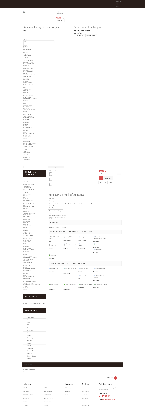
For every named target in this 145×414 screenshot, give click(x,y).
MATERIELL (25, 124)
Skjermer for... (96, 241)
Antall (100, 174)
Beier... (50, 241)
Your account (26, 38)
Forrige (50, 172)
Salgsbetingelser (69, 387)
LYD (24, 67)
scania (29, 303)
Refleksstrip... (96, 247)
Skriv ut (50, 218)
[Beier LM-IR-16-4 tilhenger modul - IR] (56, 238)
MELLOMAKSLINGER (27, 106)
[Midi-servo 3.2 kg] (85, 275)
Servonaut (30, 351)
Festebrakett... (82, 249)
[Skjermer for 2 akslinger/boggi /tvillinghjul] (100, 238)
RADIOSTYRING (26, 141)
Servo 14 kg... (96, 287)
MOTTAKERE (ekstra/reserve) (29, 143)
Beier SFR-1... (52, 249)
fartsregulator (40, 303)
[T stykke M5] (56, 255)
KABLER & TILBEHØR (27, 144)
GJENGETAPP (26, 140)
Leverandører (31, 310)
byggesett (34, 303)
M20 (44, 303)
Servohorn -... (96, 272)
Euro (117, 4)
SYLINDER (25, 81)
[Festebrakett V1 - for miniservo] (85, 245)
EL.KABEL (25, 125)
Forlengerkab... (67, 240)
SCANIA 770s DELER (27, 121)
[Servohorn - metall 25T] (100, 268)
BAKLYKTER (25, 73)
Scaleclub (30, 348)
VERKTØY (25, 138)
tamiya (26, 303)
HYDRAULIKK (26, 78)
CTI (28, 325)
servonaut (25, 305)
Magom (29, 335)
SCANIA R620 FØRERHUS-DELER (30, 98)
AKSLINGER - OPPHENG (28, 105)
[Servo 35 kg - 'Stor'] (85, 268)
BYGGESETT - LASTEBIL (28, 95)
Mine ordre (84, 387)
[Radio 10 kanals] (100, 249)
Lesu (28, 333)
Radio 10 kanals (97, 253)
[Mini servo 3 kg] (53, 170)
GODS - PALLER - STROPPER (29, 110)
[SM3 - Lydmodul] (85, 237)
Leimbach (30, 330)
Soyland (29, 353)
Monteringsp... (67, 273)
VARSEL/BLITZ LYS (27, 76)
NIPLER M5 (25, 92)
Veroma (29, 358)
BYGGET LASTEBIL (27, 114)
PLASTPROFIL (26, 132)
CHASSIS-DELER (26, 100)
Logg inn (25, 39)
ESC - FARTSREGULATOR (28, 63)
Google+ (60, 210)
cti (24, 303)
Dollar (117, 3)
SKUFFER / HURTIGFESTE (28, 59)
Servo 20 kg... (52, 272)
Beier (28, 322)
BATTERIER (25, 52)
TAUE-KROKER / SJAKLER (28, 60)
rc (31, 303)
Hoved (24, 48)
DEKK (24, 102)
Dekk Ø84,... (66, 249)
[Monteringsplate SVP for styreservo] (71, 269)
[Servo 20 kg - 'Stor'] (56, 268)
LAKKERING (25, 129)
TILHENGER (25, 149)
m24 (29, 305)
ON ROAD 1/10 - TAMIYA (28, 156)
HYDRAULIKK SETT (27, 82)
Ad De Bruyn (30, 317)
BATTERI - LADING (27, 49)
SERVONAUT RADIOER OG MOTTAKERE (31, 148)
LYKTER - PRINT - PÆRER (28, 70)
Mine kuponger (85, 405)
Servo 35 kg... (81, 272)
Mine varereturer (85, 391)
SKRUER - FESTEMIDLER (28, 133)
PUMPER (25, 87)
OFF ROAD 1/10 (26, 157)
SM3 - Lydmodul (82, 240)
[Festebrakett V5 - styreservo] (85, 284)
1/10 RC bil (25, 154)
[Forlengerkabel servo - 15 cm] (71, 237)
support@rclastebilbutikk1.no (108, 399)
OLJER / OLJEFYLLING (28, 84)
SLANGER (25, 86)
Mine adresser (85, 398)
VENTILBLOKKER (27, 89)
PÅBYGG (25, 111)
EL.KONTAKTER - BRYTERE (29, 127)
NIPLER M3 (25, 90)
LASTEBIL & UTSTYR (27, 94)
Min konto (85, 384)
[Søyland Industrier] (38, 17)
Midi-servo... (81, 279)
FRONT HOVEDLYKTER (28, 71)
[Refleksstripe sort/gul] (100, 244)
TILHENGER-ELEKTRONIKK (29, 75)
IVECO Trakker (26, 119)
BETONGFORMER (27, 135)
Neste (50, 189)
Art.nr (50, 198)
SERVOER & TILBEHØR (28, 146)
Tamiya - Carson (31, 356)
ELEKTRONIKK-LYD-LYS (28, 62)
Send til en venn (52, 214)
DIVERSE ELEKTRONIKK (28, 68)
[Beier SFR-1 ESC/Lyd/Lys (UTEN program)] (56, 245)
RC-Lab (29, 343)
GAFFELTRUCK (26, 152)
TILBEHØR (25, 54)
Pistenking (30, 338)
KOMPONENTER (26, 79)
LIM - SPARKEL (26, 130)
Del (55, 210)
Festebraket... (96, 280)
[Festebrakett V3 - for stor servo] (71, 285)
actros (31, 305)
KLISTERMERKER (27, 137)
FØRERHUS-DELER (27, 97)
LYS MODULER (26, 65)
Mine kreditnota (85, 395)
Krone (117, 6)
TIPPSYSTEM (26, 113)
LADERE (25, 51)
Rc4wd (29, 345)
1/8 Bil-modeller (26, 159)
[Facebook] (115, 378)
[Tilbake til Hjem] (25, 167)
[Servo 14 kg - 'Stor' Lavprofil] (100, 284)
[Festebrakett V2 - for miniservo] (56, 285)
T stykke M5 (51, 258)
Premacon (30, 340)
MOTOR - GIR (26, 108)
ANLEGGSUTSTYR (27, 55)
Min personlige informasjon (88, 402)
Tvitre (50, 210)
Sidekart (67, 395)
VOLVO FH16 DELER (27, 116)
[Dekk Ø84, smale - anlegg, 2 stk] (71, 245)
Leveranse (67, 391)
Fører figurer (26, 122)
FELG (24, 103)
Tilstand (51, 201)
